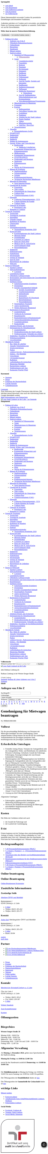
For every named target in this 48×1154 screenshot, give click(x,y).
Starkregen (18, 161)
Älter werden (19, 189)
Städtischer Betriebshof (27, 91)
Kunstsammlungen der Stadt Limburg (27, 233)
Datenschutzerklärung (13, 968)
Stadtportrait (14, 135)
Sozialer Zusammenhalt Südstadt (25, 288)
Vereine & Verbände (17, 258)
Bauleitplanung (15, 280)
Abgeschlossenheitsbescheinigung (26, 320)
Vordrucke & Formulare (22, 314)
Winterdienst (27, 93)
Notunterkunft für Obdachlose (24, 191)
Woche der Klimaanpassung (24, 167)
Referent (22, 65)
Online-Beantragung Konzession (12, 883)
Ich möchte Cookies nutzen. (21, 35)
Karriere (17, 107)
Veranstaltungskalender (18, 227)
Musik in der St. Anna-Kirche (24, 244)
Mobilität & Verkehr (12, 342)
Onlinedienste (15, 45)
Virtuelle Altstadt (16, 219)
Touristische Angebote (18, 215)
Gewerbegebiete (15, 340)
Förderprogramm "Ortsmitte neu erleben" (28, 334)
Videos (21, 121)
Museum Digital (20, 235)
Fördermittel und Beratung (23, 159)
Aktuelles (13, 129)
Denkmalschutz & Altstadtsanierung (22, 328)
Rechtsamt (22, 75)
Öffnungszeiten (24, 57)
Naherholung (14, 254)
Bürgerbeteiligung (25, 300)
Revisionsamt (23, 69)
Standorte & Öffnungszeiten (24, 55)
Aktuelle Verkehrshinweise (19, 346)
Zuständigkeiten (20, 312)
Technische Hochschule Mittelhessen (27, 179)
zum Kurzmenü (10, 12)
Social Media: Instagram (13, 1114)
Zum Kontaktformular (8, 1009)
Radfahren (13, 360)
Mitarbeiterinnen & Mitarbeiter (25, 103)
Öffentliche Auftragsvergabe (20, 276)
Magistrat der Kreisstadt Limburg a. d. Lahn (16, 988)
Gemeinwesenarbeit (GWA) (24, 195)
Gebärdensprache (11, 385)
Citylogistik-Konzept (17, 358)
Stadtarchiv (14, 250)
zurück (3, 937)
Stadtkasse (22, 73)
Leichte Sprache (11, 383)
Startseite (8, 377)
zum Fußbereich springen (14, 10)
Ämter (16, 59)
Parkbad (13, 225)
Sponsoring (23, 296)
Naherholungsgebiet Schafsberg (25, 284)
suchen (4, 706)
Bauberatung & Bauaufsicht (19, 310)
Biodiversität (18, 145)
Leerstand (17, 272)
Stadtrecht (13, 139)
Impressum (9, 970)
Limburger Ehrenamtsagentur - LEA (27, 199)
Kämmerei (22, 71)
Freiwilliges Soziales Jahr (28, 111)
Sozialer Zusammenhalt (27, 290)
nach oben (4, 939)
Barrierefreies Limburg (18, 366)
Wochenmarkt (15, 256)
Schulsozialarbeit (20, 173)
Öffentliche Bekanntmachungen (21, 43)
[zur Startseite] (19, 399)
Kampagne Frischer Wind (19, 370)
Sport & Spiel (14, 260)
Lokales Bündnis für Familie (24, 201)
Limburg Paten (19, 203)
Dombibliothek (19, 237)
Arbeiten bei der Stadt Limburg (30, 117)
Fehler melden (10, 974)
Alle (23, 703)
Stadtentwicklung (16, 282)
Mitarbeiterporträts (25, 123)
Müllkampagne (19, 153)
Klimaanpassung (20, 163)
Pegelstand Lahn (20, 207)
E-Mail (7, 907)
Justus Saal (5, 920)
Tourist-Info (14, 213)
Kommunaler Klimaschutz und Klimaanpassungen (25, 150)
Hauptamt (22, 67)
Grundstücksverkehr (26, 61)
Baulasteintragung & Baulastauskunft (27, 318)
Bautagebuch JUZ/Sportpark (29, 298)
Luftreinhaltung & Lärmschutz (20, 362)
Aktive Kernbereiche (21, 306)
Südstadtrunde (24, 294)
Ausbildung (23, 113)
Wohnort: (4, 699)
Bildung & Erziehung (17, 169)
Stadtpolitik (14, 137)
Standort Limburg (16, 268)
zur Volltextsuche (11, 14)
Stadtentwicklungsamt (26, 87)
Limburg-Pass (19, 193)
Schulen (17, 175)
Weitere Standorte (7, 1005)
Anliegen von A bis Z (17, 41)
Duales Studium (24, 119)
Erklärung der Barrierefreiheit (15, 381)
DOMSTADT (15, 133)
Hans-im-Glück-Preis (21, 242)
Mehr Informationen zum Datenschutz (14, 397)
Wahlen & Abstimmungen (19, 141)
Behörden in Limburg (17, 209)
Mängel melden (15, 51)
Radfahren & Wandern (18, 221)
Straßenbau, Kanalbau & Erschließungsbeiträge (26, 336)
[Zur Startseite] (13, 666)
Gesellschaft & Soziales (18, 185)
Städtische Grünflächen (27, 147)
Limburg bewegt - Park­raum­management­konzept (27, 352)
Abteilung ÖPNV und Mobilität (12, 897)
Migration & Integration (18, 181)
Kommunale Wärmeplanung (24, 155)
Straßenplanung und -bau (19, 368)
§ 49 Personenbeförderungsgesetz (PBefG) (20, 849)
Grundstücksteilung (21, 322)
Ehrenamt (13, 197)
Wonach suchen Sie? (8, 664)
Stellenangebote (24, 109)
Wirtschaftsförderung (17, 270)
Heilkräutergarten (16, 252)
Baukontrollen (19, 324)
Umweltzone (14, 356)
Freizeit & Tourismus (12, 211)
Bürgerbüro (14, 47)
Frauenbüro (23, 63)
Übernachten (14, 223)
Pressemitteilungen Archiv (23, 131)
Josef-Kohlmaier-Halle (22, 246)
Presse (7, 379)
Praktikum (22, 115)
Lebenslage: (5, 695)
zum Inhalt (9, 6)
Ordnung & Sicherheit (17, 205)
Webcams (13, 264)
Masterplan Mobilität (17, 364)
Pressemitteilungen (20, 248)
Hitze (16, 165)
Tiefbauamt (23, 89)
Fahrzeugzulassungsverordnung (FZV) (19, 863)
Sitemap (8, 972)
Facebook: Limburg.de (13, 1110)
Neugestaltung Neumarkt (23, 304)
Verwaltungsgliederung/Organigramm (32, 101)
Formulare (18, 105)
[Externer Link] (26, 949)
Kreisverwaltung (11, 1097)
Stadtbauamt (23, 85)
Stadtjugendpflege (20, 171)
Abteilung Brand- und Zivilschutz (22, 326)
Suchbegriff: (5, 693)
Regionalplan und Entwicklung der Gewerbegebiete (28, 278)
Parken (12, 350)
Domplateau (18, 286)
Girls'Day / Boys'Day (26, 125)
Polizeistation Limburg (13, 1103)
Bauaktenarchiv (19, 316)
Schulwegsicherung (17, 348)
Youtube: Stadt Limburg (13, 1112)
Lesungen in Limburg (22, 239)
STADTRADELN (21, 157)
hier (38, 1078)
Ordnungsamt (23, 77)
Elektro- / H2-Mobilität (18, 354)
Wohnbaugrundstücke (17, 338)
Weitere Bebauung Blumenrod (25, 308)
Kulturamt (22, 79)
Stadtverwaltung (15, 53)
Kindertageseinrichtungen (23, 177)
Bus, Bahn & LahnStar (18, 344)
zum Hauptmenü (11, 8)
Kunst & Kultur (15, 231)
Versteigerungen (20, 127)
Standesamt (14, 49)
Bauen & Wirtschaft (12, 266)
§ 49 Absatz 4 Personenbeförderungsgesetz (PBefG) (23, 865)
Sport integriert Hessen (22, 183)
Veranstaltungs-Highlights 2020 (25, 229)
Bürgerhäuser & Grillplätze (19, 262)
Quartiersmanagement (26, 292)
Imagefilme (14, 217)
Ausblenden (5, 35)
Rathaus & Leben (11, 39)
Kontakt (8, 964)
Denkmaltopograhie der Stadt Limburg (28, 332)
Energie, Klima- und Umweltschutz (22, 143)
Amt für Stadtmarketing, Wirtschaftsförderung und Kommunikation (28, 97)
